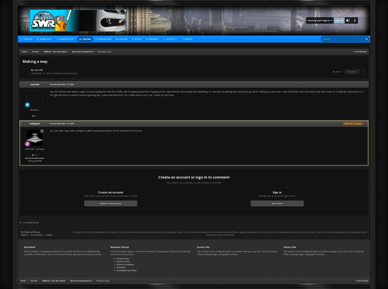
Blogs (138, 39)
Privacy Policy (37, 235)
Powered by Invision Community (220, 235)
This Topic (355, 39)
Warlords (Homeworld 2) (66, 73)
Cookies (48, 235)
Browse (153, 39)
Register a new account (111, 203)
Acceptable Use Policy (127, 270)
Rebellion (45, 39)
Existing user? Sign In (319, 20)
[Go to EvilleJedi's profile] (34, 137)
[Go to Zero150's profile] (26, 71)
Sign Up (339, 20)
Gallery (123, 39)
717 (36, 155)
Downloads (105, 39)
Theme (24, 235)
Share (338, 71)
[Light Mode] (354, 20)
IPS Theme (25, 232)
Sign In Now (277, 203)
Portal (188, 39)
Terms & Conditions (125, 264)
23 (35, 116)
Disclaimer (121, 267)
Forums (86, 39)
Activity (171, 39)
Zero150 (38, 69)
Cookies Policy (123, 261)
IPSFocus (36, 232)
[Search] (366, 39)
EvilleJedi (35, 123)
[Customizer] (348, 20)
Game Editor (66, 39)
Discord (28, 39)
